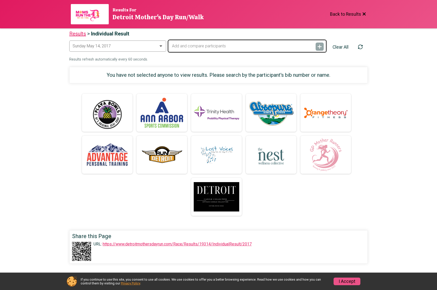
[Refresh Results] (360, 47)
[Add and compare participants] (320, 47)
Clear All (340, 47)
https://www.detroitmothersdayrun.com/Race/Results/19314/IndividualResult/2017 (177, 244)
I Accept (347, 281)
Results (77, 34)
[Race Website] (92, 14)
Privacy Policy (130, 283)
